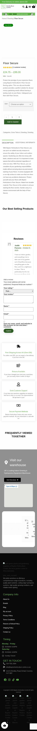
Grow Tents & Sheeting (19, 132)
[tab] (7, 142)
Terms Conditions (9, 619)
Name (6, 306)
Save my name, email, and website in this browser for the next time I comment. (18, 325)
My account (7, 611)
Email (6, 314)
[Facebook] (5, 680)
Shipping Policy (8, 628)
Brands (5, 603)
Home (4, 18)
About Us (6, 599)
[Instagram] (9, 680)
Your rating (8, 288)
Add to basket (12, 122)
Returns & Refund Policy (11, 624)
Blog (4, 607)
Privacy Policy (8, 615)
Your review (9, 294)
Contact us (6, 632)
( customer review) (19, 67)
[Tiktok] (13, 680)
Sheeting (10, 18)
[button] (23, 6)
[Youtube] (17, 680)
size (6, 104)
